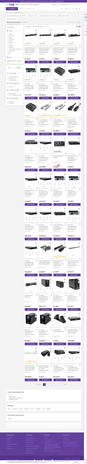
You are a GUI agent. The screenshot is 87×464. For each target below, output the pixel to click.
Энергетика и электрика (11, 19)
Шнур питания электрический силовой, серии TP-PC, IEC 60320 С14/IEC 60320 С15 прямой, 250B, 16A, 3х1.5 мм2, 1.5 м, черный (73, 122)
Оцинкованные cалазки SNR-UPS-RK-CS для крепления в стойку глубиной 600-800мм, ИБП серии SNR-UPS (58, 122)
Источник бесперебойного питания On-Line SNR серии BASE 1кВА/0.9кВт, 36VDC (44, 298)
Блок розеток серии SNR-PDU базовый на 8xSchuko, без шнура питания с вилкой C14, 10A (44, 50)
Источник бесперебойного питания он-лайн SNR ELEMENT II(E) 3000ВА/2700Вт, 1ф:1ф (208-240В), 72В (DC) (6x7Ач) (30, 86)
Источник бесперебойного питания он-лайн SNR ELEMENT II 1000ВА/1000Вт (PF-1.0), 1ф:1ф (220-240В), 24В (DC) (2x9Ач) (73, 193)
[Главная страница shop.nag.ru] (6, 12)
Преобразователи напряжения (64, 15)
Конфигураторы (29, 453)
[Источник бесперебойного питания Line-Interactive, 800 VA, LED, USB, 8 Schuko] (59, 71)
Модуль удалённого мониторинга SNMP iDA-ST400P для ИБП (44, 262)
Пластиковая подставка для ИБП (58, 330)
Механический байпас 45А (28, 296)
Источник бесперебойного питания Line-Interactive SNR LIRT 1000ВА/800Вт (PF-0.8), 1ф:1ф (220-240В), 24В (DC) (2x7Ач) (73, 86)
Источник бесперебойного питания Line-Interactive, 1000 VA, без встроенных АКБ (30, 332)
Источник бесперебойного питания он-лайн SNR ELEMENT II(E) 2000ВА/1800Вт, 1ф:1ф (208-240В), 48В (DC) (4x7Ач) (44, 86)
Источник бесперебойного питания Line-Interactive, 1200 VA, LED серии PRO (73, 298)
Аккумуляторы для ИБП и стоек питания (47, 15)
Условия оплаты (29, 444)
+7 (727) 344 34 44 (25, 4)
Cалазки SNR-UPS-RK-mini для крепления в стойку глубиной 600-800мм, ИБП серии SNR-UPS (58, 263)
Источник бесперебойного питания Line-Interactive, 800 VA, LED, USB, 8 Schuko (58, 86)
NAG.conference (29, 450)
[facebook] (52, 460)
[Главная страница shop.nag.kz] (10, 4)
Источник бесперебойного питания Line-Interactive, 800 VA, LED (58, 298)
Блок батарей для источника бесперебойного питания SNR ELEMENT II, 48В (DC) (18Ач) (30, 193)
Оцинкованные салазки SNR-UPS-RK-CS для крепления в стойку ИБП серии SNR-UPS (44, 122)
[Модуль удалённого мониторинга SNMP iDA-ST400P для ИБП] (45, 248)
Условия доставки (30, 442)
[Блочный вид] (77, 26)
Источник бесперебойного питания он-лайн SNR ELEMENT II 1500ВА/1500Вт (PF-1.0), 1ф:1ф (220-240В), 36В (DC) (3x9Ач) (73, 227)
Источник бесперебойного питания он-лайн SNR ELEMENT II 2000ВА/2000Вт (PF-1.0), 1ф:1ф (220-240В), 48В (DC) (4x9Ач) (44, 227)
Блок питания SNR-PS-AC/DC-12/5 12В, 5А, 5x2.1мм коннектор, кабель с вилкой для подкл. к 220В (44, 368)
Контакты (9, 442)
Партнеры (9, 446)
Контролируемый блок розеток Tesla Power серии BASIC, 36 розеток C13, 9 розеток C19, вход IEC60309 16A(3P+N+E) (30, 368)
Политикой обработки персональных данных (38, 462)
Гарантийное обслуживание (32, 446)
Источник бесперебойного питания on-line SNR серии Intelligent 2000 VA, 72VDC (58, 368)
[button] (43, 1)
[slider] (7, 64)
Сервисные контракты (31, 440)
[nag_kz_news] (43, 460)
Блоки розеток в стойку (32, 15)
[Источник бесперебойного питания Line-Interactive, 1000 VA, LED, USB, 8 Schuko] (31, 107)
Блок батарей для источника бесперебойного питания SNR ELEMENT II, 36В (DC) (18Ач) (58, 227)
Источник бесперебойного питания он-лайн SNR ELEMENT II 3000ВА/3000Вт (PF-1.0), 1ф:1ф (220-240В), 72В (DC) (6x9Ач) (30, 263)
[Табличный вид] (79, 26)
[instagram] (34, 460)
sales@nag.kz (36, 4)
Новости (9, 440)
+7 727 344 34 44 (66, 440)
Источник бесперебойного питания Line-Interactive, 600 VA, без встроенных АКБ (44, 332)
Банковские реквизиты (12, 444)
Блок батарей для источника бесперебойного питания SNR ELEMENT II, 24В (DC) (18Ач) (73, 158)
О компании (10, 437)
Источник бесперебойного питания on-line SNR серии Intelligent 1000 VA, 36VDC (73, 368)
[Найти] (62, 8)
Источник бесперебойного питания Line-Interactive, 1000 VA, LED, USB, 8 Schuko (30, 122)
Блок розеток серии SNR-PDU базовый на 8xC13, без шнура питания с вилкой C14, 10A (30, 50)
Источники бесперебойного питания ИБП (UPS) (16, 15)
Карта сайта (10, 448)
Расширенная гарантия (31, 448)
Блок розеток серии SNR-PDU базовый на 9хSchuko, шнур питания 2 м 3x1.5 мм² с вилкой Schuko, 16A (73, 50)
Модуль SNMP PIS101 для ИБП (58, 156)
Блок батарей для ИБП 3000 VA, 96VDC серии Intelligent (73, 331)
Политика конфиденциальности (72, 458)
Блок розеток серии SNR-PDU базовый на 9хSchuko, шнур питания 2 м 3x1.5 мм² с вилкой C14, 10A (58, 50)
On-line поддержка (30, 437)
